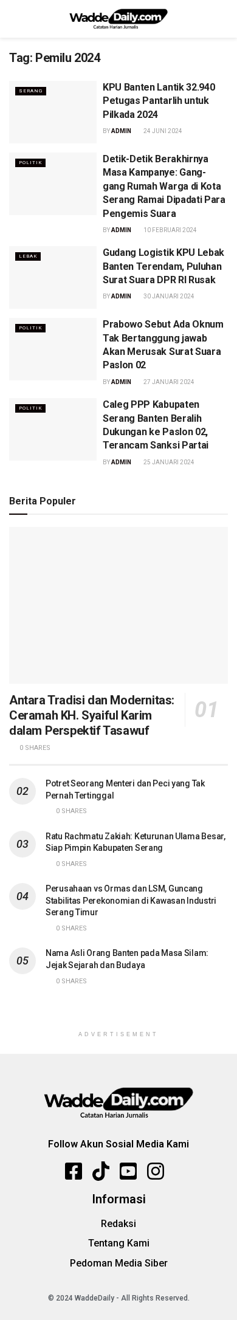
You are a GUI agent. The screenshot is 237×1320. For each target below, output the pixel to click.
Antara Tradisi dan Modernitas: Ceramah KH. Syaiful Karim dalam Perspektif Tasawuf (91, 715)
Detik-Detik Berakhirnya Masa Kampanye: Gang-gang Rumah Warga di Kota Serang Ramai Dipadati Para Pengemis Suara (164, 186)
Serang (31, 91)
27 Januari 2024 (168, 382)
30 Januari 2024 (168, 296)
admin (121, 131)
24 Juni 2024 (162, 131)
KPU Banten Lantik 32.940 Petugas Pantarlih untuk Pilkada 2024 (159, 100)
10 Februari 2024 (169, 230)
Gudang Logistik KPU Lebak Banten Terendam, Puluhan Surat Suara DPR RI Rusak (163, 266)
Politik (30, 162)
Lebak (28, 256)
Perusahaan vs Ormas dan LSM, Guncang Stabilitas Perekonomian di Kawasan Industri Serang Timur (131, 900)
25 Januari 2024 (168, 462)
